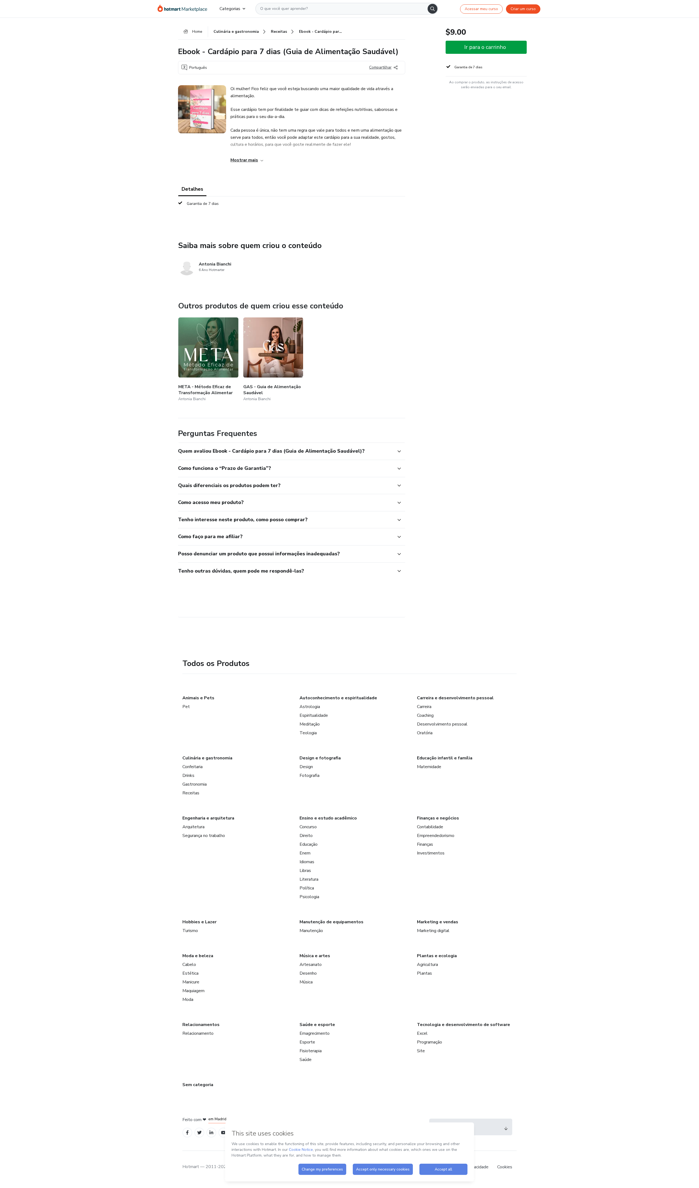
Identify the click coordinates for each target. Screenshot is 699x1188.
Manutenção (311, 931)
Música (306, 982)
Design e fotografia (320, 758)
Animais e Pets (198, 698)
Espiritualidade (314, 715)
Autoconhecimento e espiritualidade (338, 698)
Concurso (308, 827)
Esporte (307, 1042)
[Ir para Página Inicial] (184, 8)
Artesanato (311, 965)
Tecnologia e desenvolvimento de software (463, 1025)
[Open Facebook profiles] (187, 1132)
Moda (187, 1000)
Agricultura (427, 965)
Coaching (425, 715)
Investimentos (431, 853)
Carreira (424, 707)
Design (306, 767)
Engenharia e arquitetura (208, 818)
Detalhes (192, 189)
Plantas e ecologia (437, 956)
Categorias (230, 9)
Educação (309, 844)
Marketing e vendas (437, 922)
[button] (285, 451)
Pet (186, 707)
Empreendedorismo (435, 836)
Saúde (306, 1060)
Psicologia (309, 897)
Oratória (425, 733)
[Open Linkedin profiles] (211, 1132)
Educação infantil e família (444, 758)
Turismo (190, 931)
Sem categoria (197, 1085)
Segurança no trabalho (203, 836)
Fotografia (309, 776)
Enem (305, 853)
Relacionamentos (201, 1025)
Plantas (424, 973)
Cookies (504, 1167)
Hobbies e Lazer (199, 922)
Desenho (308, 973)
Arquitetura (193, 827)
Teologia (308, 733)
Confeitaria (192, 767)
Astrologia (310, 707)
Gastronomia (194, 784)
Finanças (425, 844)
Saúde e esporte (317, 1025)
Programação (429, 1042)
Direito (306, 836)
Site (421, 1051)
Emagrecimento (315, 1033)
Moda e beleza (197, 956)
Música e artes (315, 956)
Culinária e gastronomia (207, 758)
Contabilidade (430, 827)
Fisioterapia (311, 1051)
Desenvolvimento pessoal (442, 724)
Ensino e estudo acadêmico (328, 818)
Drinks (188, 776)
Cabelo (189, 965)
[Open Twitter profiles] (199, 1132)
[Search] (432, 9)
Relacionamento (198, 1033)
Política (307, 888)
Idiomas (307, 862)
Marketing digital (433, 931)
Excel (422, 1033)
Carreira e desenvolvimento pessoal (455, 698)
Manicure (190, 982)
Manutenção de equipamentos (331, 922)
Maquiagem (193, 991)
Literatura (309, 879)
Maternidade (429, 767)
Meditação (310, 724)
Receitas (190, 793)
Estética (190, 973)
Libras (305, 871)
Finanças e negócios (438, 818)
